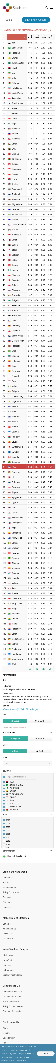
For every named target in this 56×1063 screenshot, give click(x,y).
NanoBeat (7, 960)
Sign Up (6, 1033)
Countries (7, 923)
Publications (8, 970)
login (9, 20)
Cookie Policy (20, 1060)
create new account (36, 19)
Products (7, 897)
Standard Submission (12, 1011)
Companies (8, 877)
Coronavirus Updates (12, 975)
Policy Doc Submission (13, 1006)
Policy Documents (11, 892)
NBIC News (8, 955)
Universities (8, 907)
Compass (7, 965)
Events (6, 882)
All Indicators (9, 938)
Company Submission (12, 991)
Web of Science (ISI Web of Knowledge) (20, 709)
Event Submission (11, 1001)
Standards (7, 902)
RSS (4, 1042)
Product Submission (12, 996)
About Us (7, 1028)
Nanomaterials (9, 887)
